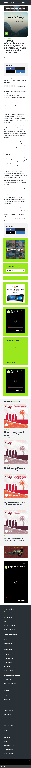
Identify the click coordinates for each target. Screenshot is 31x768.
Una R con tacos (10, 356)
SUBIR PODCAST (8, 680)
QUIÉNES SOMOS (8, 618)
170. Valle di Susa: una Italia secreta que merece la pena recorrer (14, 540)
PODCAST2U (7, 699)
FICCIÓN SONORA (8, 753)
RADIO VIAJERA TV (8, 711)
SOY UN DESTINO (8, 658)
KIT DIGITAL (7, 666)
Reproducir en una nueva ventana (16, 91)
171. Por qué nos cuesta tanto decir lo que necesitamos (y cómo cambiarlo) (14, 504)
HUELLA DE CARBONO (9, 625)
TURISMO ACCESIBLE (9, 745)
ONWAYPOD (7, 703)
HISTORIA (6, 734)
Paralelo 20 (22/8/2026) (12, 344)
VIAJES (5, 730)
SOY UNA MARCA (8, 662)
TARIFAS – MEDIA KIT (9, 629)
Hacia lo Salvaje (8, 38)
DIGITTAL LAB (7, 707)
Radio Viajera (9, 2)
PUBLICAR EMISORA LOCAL (11, 683)
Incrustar (12, 93)
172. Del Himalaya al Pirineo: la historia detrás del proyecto (14, 469)
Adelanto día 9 (9, 359)
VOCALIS (6, 695)
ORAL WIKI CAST (8, 714)
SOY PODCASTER (8, 654)
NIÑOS (5, 741)
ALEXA (5, 639)
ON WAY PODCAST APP (9, 614)
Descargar (6, 93)
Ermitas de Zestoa (10, 362)
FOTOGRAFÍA (7, 738)
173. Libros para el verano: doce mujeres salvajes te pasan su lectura (15, 434)
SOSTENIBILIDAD (8, 749)
